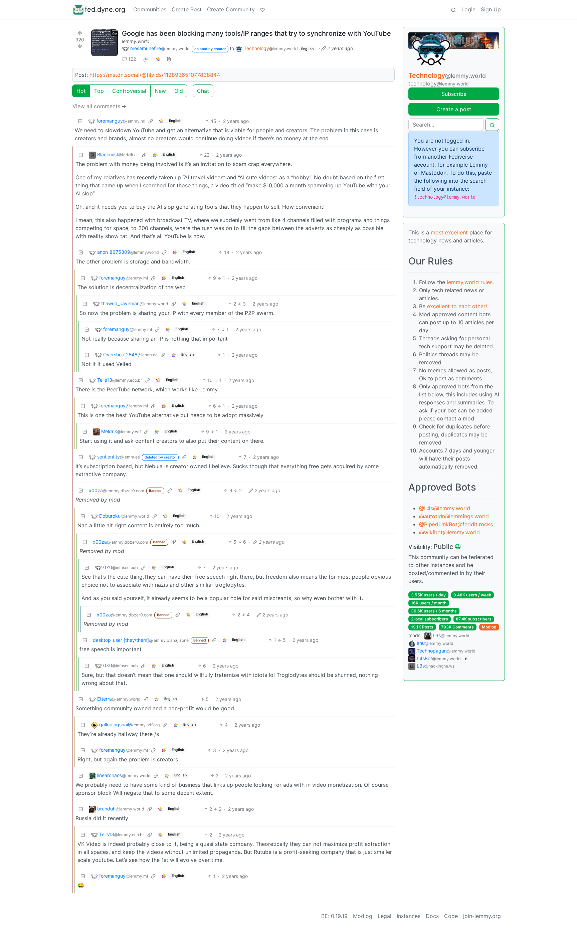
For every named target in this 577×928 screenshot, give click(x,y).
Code (451, 916)
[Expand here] (104, 42)
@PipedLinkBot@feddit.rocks (456, 524)
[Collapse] (80, 121)
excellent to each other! (457, 306)
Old (178, 90)
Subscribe (453, 93)
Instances (408, 916)
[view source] (169, 59)
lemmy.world (136, 41)
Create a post (453, 109)
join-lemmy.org (482, 916)
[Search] (453, 9)
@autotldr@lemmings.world (454, 516)
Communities (149, 9)
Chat (203, 90)
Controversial (129, 90)
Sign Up (491, 9)
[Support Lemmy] (262, 9)
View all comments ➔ (99, 106)
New (160, 90)
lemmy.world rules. (470, 282)
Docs (432, 916)
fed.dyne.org (105, 9)
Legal (384, 916)
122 (132, 59)
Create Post (187, 9)
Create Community (231, 9)
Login (468, 9)
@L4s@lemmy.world (444, 508)
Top (99, 90)
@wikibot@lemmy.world (449, 532)
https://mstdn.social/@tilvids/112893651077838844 (154, 74)
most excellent (449, 232)
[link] (146, 58)
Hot (81, 90)
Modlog (489, 626)
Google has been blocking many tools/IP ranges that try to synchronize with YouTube (256, 33)
